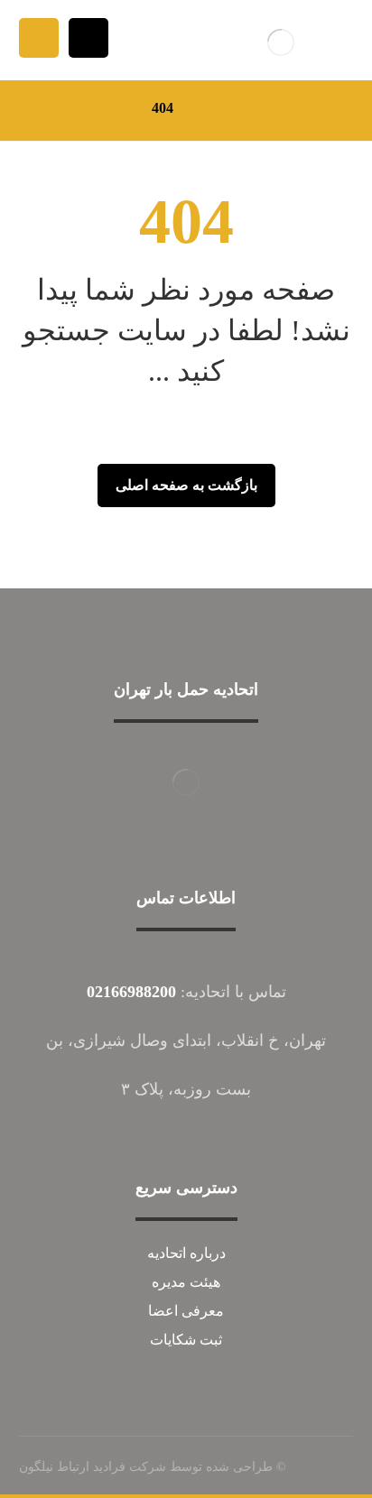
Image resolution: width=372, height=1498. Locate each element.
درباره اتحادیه (186, 1253)
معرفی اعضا (186, 1310)
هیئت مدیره (186, 1282)
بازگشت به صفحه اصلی (186, 485)
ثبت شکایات (186, 1339)
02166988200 (131, 992)
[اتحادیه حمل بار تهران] (281, 42)
